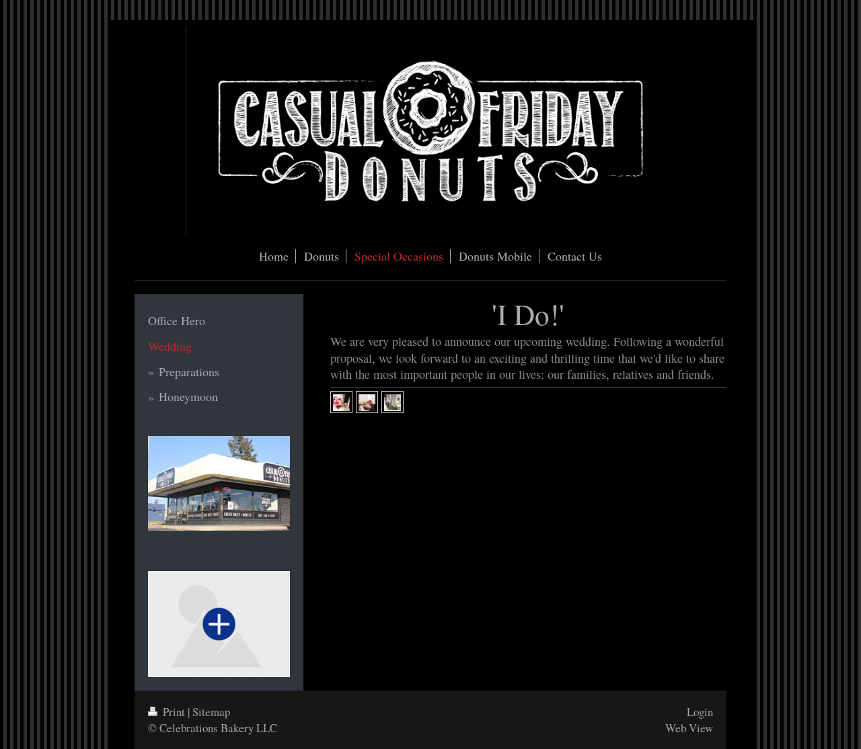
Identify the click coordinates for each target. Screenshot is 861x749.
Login (700, 711)
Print (174, 711)
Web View (689, 728)
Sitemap (211, 711)
